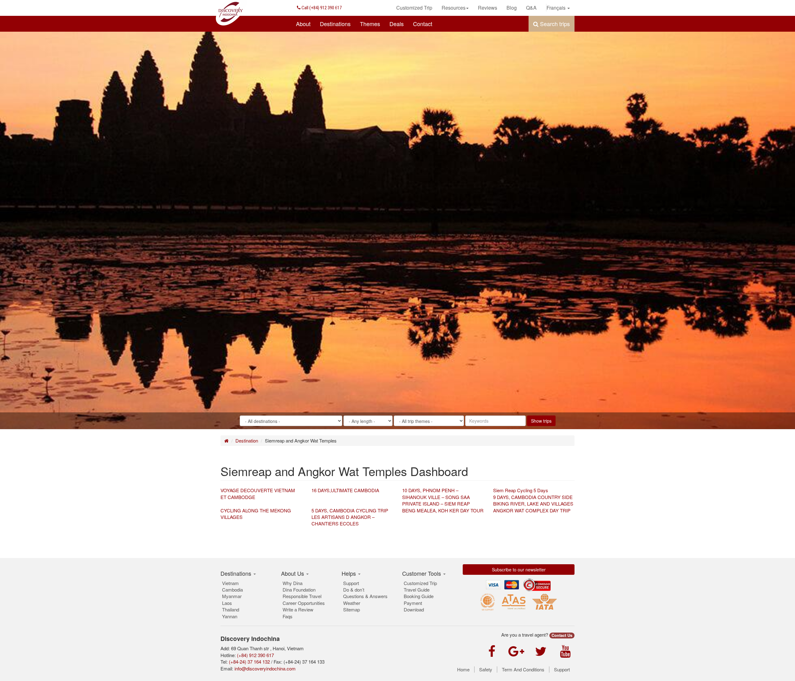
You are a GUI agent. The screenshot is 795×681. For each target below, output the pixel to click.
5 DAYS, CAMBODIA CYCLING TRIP (349, 510)
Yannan (229, 616)
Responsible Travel (302, 596)
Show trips (541, 421)
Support (351, 583)
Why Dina (292, 583)
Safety (485, 669)
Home (463, 669)
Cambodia (232, 589)
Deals (396, 24)
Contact (422, 24)
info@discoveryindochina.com (265, 668)
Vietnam (230, 583)
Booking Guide (419, 596)
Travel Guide (416, 589)
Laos (227, 603)
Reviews (487, 7)
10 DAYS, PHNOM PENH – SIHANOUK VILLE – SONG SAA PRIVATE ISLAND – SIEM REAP (436, 497)
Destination (246, 440)
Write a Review (298, 609)
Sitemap (351, 609)
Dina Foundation (299, 589)
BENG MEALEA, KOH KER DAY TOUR (443, 510)
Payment (413, 603)
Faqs (288, 616)
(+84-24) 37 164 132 (249, 661)
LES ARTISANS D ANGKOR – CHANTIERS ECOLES (343, 520)
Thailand (230, 609)
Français (557, 7)
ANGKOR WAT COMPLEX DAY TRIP (531, 510)
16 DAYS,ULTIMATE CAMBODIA (345, 490)
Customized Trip (414, 7)
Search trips (554, 24)
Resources (454, 7)
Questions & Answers (365, 596)
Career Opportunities (304, 603)
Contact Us (562, 635)
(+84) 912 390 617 (321, 8)
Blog (512, 7)
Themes (370, 24)
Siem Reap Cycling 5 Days (520, 490)
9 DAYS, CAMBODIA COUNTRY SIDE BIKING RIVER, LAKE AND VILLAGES (533, 500)
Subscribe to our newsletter (519, 569)
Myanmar (232, 596)
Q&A (531, 7)
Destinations (335, 24)
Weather (351, 603)
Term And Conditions (523, 669)
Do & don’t (353, 589)
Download (414, 609)
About (303, 24)
